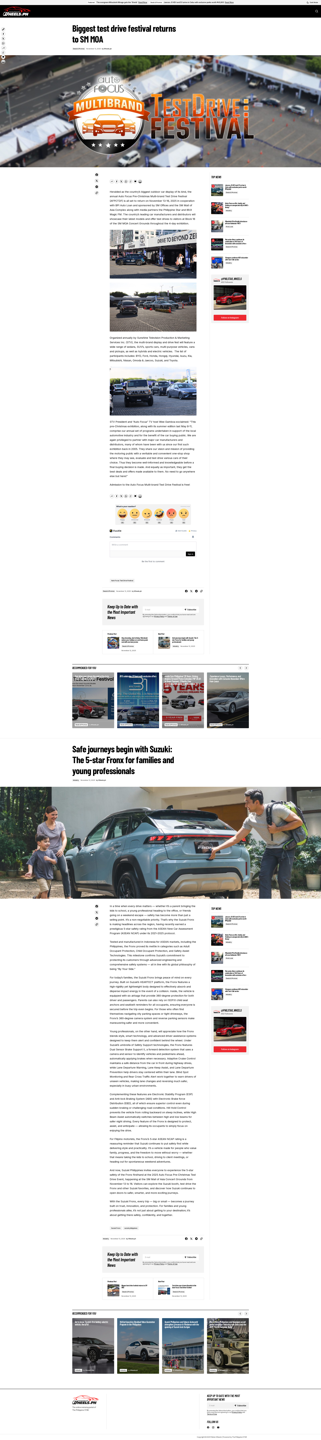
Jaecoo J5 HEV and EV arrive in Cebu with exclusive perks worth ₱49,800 (194, 2)
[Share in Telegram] (97, 187)
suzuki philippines (130, 1228)
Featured (91, 2)
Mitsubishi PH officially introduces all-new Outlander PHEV (236, 222)
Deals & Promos (156, 2)
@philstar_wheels (231, 279)
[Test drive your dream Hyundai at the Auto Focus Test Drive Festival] (93, 700)
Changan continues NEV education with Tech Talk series (236, 259)
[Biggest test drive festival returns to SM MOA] (127, 1289)
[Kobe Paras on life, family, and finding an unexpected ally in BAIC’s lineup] (217, 208)
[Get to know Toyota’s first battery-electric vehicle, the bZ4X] (93, 1346)
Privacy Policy (159, 616)
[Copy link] (97, 193)
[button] (312, 2)
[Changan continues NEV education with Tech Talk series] (217, 263)
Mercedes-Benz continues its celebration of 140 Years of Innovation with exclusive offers (235, 241)
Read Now (142, 2)
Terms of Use (172, 616)
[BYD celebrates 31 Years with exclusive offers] (138, 700)
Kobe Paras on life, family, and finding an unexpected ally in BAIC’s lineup (236, 205)
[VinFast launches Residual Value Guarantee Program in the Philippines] (138, 1346)
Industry (176, 646)
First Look (229, 227)
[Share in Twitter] (97, 181)
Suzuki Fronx (115, 1228)
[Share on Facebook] (97, 175)
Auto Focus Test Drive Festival (122, 581)
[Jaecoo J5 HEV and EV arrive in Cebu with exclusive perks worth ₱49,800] (217, 190)
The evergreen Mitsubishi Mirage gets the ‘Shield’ (116, 2)
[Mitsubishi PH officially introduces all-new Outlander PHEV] (217, 226)
